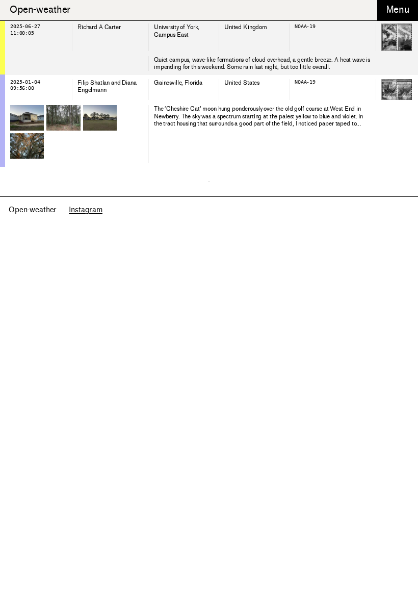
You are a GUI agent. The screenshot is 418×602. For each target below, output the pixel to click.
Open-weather (40, 9)
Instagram (85, 210)
